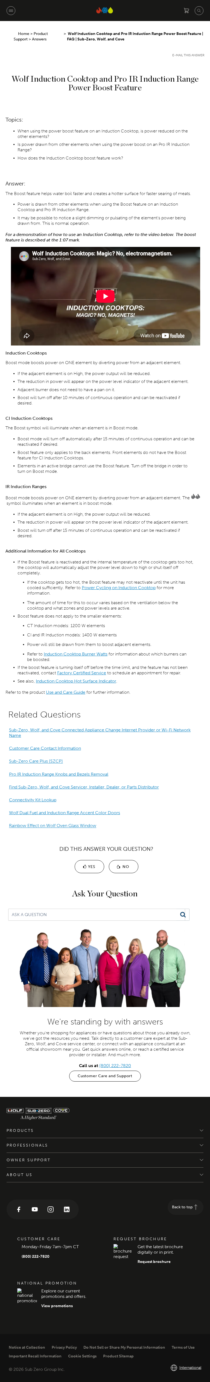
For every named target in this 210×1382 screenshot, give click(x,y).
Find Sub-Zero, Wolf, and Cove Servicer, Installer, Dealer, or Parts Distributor (84, 787)
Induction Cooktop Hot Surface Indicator (76, 681)
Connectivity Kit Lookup (32, 799)
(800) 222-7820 (115, 1065)
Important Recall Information (35, 1356)
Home (23, 33)
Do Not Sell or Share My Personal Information (124, 1347)
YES (91, 866)
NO (125, 866)
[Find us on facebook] (18, 1209)
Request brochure (154, 1261)
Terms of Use (183, 1347)
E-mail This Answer (188, 55)
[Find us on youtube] (34, 1209)
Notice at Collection (27, 1347)
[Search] (182, 915)
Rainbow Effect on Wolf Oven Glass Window (52, 825)
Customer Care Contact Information (45, 748)
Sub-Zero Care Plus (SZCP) (36, 761)
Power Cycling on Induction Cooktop (119, 587)
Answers (40, 39)
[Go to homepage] (53, 1114)
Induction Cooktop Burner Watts (75, 654)
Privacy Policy (64, 1347)
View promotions (57, 1306)
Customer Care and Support (105, 1076)
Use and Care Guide (65, 692)
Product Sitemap (118, 1356)
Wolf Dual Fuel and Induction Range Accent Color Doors (64, 812)
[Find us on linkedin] (66, 1209)
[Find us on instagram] (50, 1209)
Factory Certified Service (81, 672)
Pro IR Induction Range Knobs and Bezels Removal (58, 774)
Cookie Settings (82, 1356)
